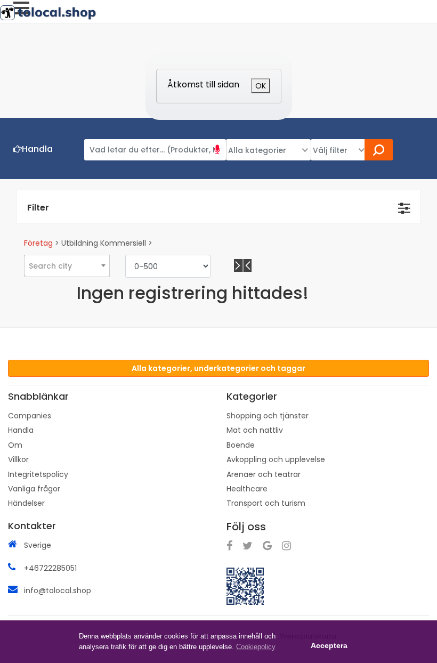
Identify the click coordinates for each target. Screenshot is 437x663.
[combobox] (66, 265)
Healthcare (247, 488)
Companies (29, 415)
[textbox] (67, 266)
